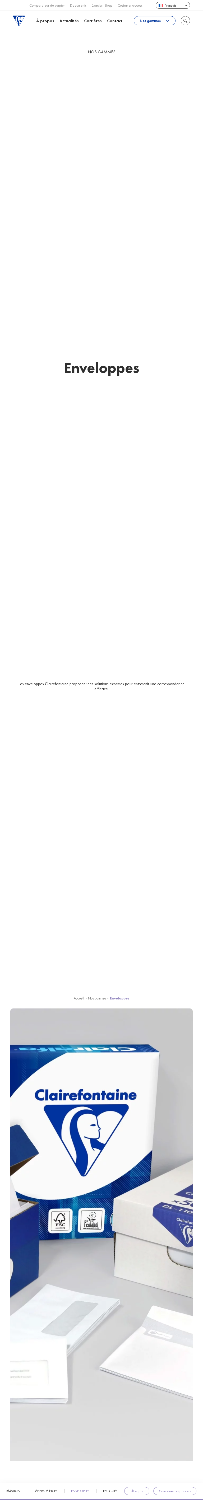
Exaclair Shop (102, 5)
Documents (78, 5)
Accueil (79, 998)
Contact (114, 20)
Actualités (69, 20)
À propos (45, 20)
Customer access (130, 5)
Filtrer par (137, 1491)
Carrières (93, 20)
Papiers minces (46, 1491)
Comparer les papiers (175, 1491)
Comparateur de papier (47, 5)
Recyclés (110, 1491)
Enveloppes (80, 1491)
